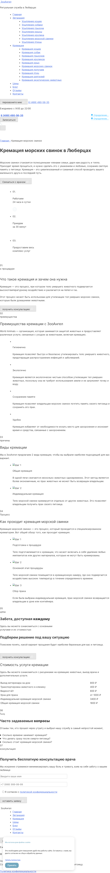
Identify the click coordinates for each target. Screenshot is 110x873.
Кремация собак (31, 52)
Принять (11, 865)
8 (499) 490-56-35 (38, 102)
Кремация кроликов (33, 59)
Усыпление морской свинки (37, 38)
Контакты (18, 93)
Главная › (5, 140)
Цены (16, 83)
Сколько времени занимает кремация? (24, 735)
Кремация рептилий (33, 76)
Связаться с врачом (14, 182)
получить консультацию (16, 309)
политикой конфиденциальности (38, 791)
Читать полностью (12, 860)
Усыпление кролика (33, 35)
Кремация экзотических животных (42, 80)
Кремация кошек (31, 48)
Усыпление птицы (32, 42)
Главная (17, 14)
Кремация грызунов (33, 55)
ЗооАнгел (5, 1)
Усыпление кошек (32, 21)
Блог (15, 86)
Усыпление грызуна (33, 28)
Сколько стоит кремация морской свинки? (27, 742)
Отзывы (17, 90)
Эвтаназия (18, 17)
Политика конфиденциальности (18, 871)
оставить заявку (11, 800)
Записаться (8, 119)
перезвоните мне (12, 102)
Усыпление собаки (32, 24)
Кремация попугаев (33, 69)
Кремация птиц (30, 73)
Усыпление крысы (32, 31)
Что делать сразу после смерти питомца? (26, 738)
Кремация (18, 45)
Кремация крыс (31, 62)
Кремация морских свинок (37, 66)
